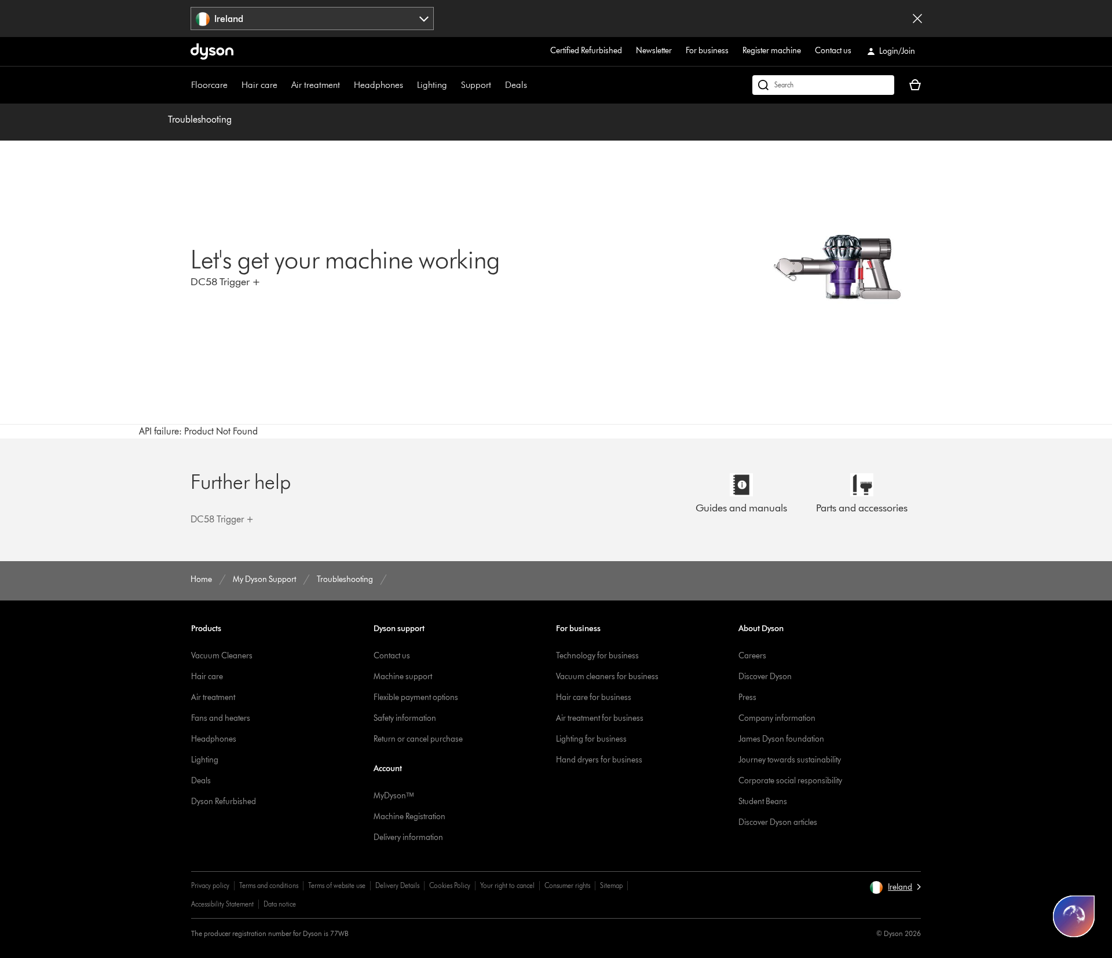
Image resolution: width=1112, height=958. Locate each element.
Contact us (833, 51)
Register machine (771, 51)
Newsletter (654, 51)
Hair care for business (593, 697)
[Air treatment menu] (346, 85)
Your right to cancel (507, 885)
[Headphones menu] (409, 85)
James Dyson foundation (781, 739)
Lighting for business (591, 739)
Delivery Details (397, 885)
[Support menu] (497, 85)
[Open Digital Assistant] (1074, 916)
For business (707, 51)
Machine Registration (409, 816)
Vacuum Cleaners (222, 656)
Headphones (378, 84)
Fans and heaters (220, 718)
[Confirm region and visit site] (917, 18)
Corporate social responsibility (790, 781)
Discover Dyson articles (777, 822)
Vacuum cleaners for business (607, 676)
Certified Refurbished (586, 51)
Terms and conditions (268, 885)
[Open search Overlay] (823, 85)
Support (476, 84)
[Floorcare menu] (233, 85)
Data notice (280, 904)
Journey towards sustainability (789, 760)
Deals (516, 84)
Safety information (405, 718)
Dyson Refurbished (223, 801)
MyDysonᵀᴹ (394, 796)
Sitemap (611, 885)
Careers (752, 656)
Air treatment (315, 84)
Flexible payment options (416, 697)
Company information (776, 718)
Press (747, 697)
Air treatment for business (599, 718)
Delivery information (408, 837)
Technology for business (597, 656)
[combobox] (312, 18)
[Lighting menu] (453, 85)
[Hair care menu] (283, 85)
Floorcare (209, 84)
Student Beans (762, 801)
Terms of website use (336, 885)
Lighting (432, 84)
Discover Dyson (765, 676)
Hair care (259, 84)
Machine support (403, 676)
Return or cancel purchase (418, 739)
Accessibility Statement (222, 904)
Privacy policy (210, 885)
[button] (895, 887)
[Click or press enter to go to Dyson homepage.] (212, 51)
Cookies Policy (449, 885)
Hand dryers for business (599, 760)
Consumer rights (567, 885)
